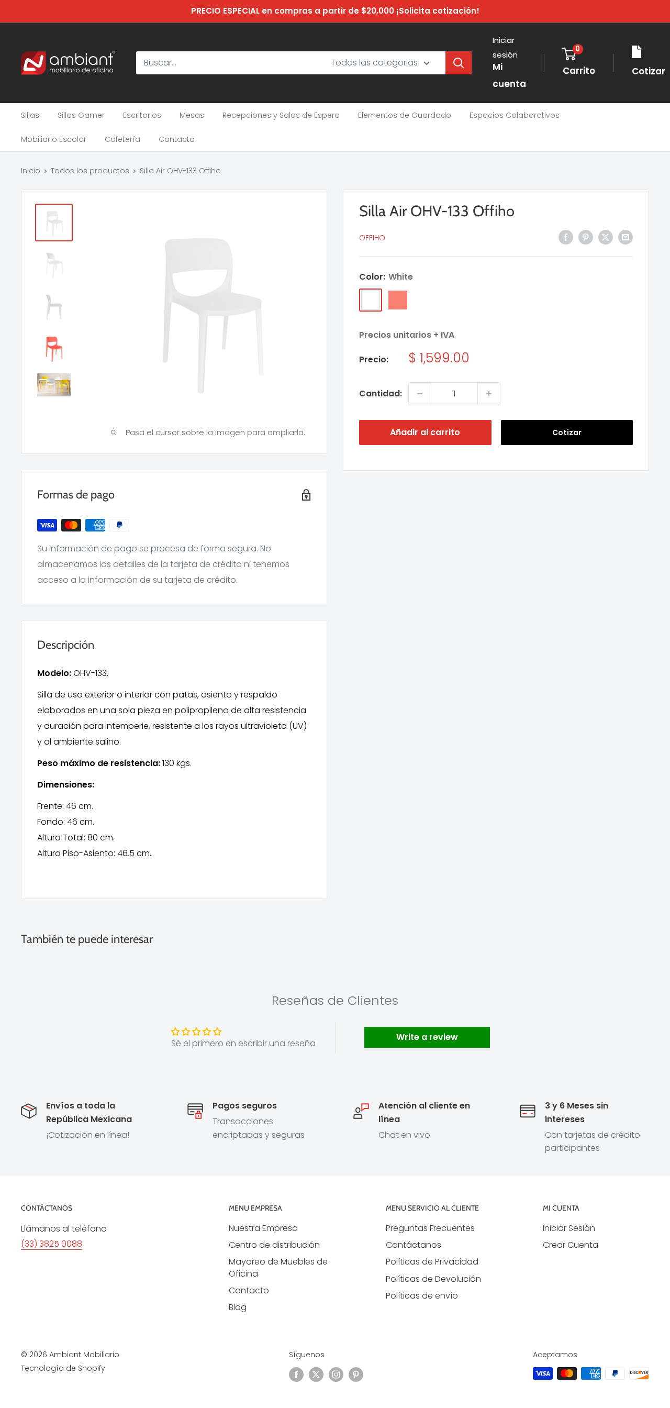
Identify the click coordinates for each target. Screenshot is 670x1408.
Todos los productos (90, 170)
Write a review (427, 1037)
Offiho (372, 237)
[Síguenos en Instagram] (336, 1374)
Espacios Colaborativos (515, 115)
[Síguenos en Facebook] (296, 1374)
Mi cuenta (509, 75)
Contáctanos (413, 1245)
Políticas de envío (422, 1296)
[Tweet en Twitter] (605, 237)
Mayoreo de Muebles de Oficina (278, 1267)
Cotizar (567, 432)
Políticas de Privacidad (432, 1262)
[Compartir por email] (625, 237)
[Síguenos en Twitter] (316, 1374)
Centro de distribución (274, 1245)
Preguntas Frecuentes (430, 1228)
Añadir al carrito (425, 432)
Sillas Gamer (81, 115)
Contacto (177, 139)
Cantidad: (380, 393)
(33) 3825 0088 (51, 1244)
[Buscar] (458, 62)
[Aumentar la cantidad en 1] (489, 394)
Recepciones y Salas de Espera (281, 115)
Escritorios (142, 115)
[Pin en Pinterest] (585, 237)
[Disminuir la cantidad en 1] (420, 394)
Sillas (30, 115)
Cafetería (122, 139)
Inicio (30, 170)
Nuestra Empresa (263, 1228)
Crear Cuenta (570, 1245)
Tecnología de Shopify (63, 1368)
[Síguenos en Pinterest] (356, 1374)
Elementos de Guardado (404, 115)
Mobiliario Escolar (53, 139)
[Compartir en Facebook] (566, 237)
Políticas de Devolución (433, 1279)
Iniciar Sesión (569, 1228)
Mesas (192, 115)
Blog (238, 1307)
